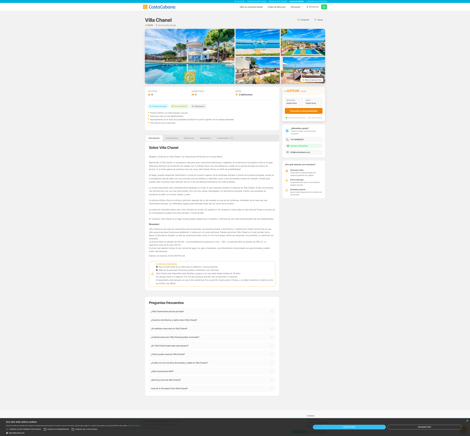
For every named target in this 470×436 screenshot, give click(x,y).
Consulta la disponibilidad (303, 111)
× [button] (467, 421)
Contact (310, 415)
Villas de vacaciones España (251, 7)
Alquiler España (297, 1)
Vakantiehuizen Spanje (256, 1)
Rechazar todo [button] (424, 427)
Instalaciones (172, 138)
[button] (7, 429)
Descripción (154, 138)
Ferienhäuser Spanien (278, 1)
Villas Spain (240, 1)
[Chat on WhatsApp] (324, 7)
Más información (134, 426)
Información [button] (295, 7)
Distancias (189, 138)
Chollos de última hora (277, 7)
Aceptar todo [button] (349, 427)
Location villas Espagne (316, 1)
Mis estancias (314, 7)
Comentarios (224, 138)
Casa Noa (170, 123)
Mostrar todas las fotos (313, 80)
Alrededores (205, 138)
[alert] (235, 427)
